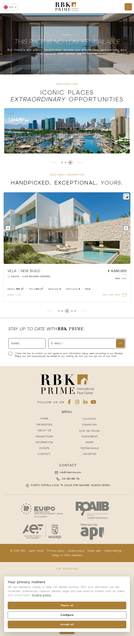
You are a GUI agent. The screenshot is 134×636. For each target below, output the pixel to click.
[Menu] (128, 6)
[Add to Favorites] (126, 196)
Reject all (67, 605)
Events (44, 448)
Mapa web (94, 550)
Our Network (89, 431)
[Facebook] (69, 403)
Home (44, 418)
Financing (89, 424)
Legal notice (36, 550)
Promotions (44, 436)
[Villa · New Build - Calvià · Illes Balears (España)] (67, 228)
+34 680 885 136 (69, 478)
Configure (67, 614)
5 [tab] (75, 311)
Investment (89, 436)
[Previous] (54, 162)
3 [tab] (70, 162)
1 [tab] (62, 162)
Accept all (67, 624)
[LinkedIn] (85, 403)
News (90, 442)
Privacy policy (56, 550)
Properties (44, 424)
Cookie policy (76, 550)
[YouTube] (93, 403)
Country (89, 419)
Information (44, 442)
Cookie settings (112, 550)
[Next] (80, 162)
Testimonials (89, 448)
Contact (44, 454)
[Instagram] (77, 403)
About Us (44, 430)
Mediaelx (77, 555)
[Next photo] (126, 228)
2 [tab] (65, 162)
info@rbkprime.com (70, 472)
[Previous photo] (8, 228)
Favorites (89, 454)
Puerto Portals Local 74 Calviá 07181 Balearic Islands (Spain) (70, 485)
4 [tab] (72, 311)
